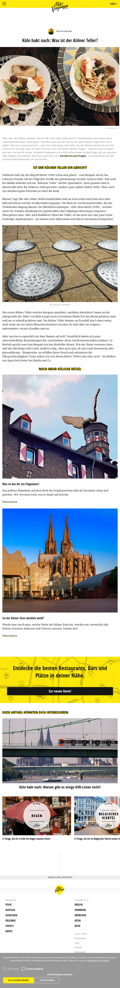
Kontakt (78, 947)
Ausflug (10, 910)
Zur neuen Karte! (60, 691)
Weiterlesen (9, 501)
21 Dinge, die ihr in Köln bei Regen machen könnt (26, 838)
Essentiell (13, 968)
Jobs (77, 943)
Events (9, 926)
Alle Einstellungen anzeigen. (60, 974)
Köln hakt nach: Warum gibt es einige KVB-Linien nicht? (60, 787)
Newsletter (80, 938)
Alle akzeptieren (18, 980)
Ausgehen (11, 915)
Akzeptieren (47, 980)
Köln (78, 920)
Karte (8, 931)
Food (8, 904)
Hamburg (80, 910)
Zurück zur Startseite (60, 877)
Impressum (80, 952)
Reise (78, 926)
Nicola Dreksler (64, 31)
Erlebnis (10, 920)
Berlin (78, 904)
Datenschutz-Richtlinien (98, 960)
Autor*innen (81, 934)
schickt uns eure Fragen (73, 155)
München (80, 915)
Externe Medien (34, 968)
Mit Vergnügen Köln (60, 7)
